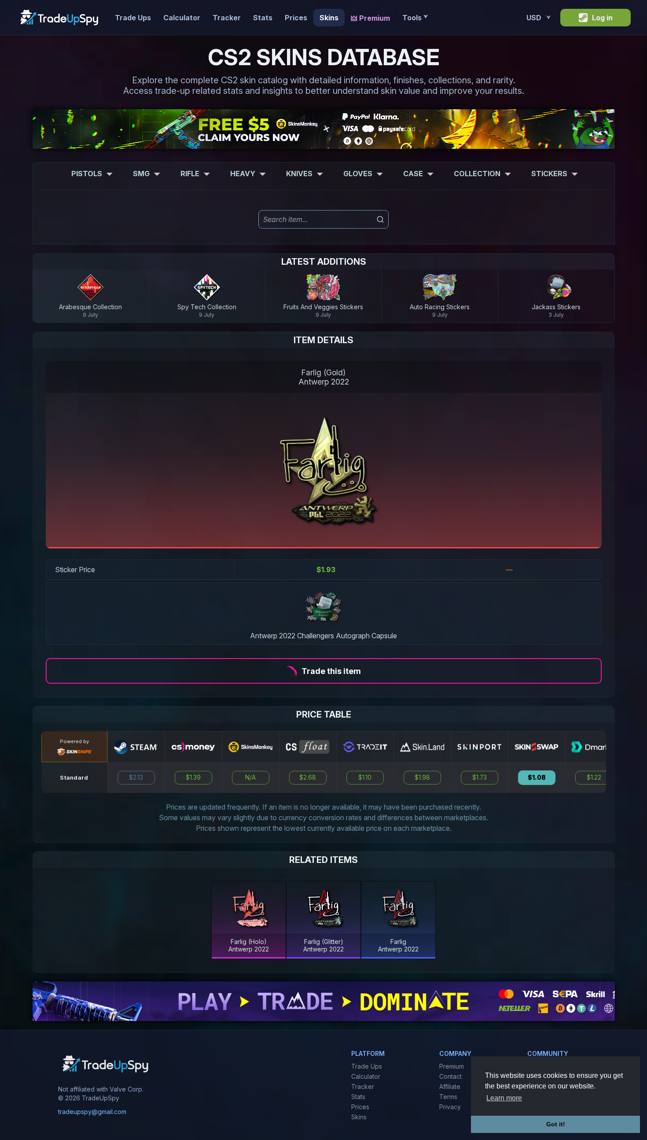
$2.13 (136, 777)
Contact (450, 1076)
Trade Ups (133, 17)
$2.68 (307, 777)
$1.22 (594, 777)
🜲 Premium (370, 18)
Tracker (227, 17)
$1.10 (364, 777)
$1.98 (422, 777)
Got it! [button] (555, 1124)
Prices (296, 17)
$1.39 (193, 777)
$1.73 (479, 777)
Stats (262, 17)
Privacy (450, 1106)
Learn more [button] (504, 1098)
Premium (451, 1066)
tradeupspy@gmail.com (92, 1111)
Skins (329, 17)
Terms (448, 1096)
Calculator (181, 17)
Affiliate (449, 1086)
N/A (250, 777)
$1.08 (537, 777)
